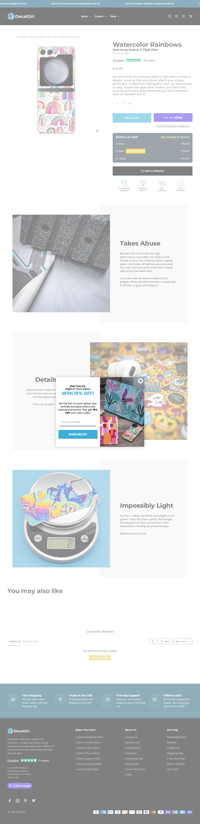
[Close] (140, 381)
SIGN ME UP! (78, 434)
